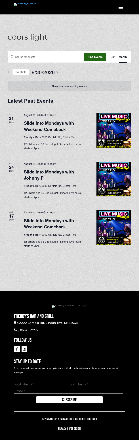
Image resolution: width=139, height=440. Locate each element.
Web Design (75, 429)
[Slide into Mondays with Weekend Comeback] (113, 130)
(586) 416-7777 (28, 330)
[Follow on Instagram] (24, 349)
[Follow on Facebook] (17, 349)
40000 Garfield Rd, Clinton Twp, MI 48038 (47, 323)
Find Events (95, 57)
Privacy (62, 429)
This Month (20, 71)
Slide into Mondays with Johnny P (49, 175)
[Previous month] (9, 72)
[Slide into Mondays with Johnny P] (113, 179)
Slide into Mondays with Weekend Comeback (49, 126)
